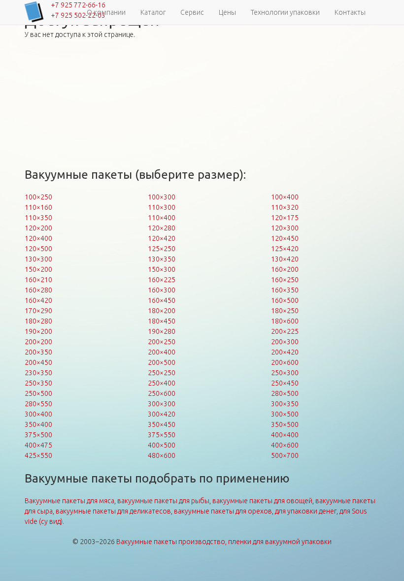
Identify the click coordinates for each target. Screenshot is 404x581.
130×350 (161, 259)
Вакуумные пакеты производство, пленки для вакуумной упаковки (224, 542)
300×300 (161, 404)
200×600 (285, 362)
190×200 (38, 331)
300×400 (38, 414)
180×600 (285, 321)
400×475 (38, 445)
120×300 (285, 228)
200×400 (161, 352)
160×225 (161, 280)
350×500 (285, 424)
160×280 (38, 290)
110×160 (38, 207)
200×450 (38, 362)
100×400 (285, 197)
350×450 (161, 424)
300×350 (285, 404)
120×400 (38, 238)
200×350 (38, 352)
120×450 (285, 238)
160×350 (285, 290)
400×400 (285, 435)
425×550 (38, 455)
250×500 (38, 393)
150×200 (38, 269)
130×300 (38, 259)
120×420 (161, 238)
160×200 (285, 269)
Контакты (350, 12)
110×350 (38, 218)
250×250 (161, 373)
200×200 (38, 342)
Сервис (192, 12)
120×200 (38, 228)
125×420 (285, 249)
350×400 (38, 424)
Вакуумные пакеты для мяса (69, 501)
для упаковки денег (306, 511)
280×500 (285, 393)
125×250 (161, 249)
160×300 (161, 290)
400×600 (285, 445)
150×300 (161, 269)
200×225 (285, 331)
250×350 (38, 383)
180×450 (161, 321)
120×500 (38, 249)
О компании (106, 12)
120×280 (161, 228)
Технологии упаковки (285, 12)
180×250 (285, 311)
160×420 (38, 300)
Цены (227, 12)
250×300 (285, 373)
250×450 (285, 383)
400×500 (161, 445)
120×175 (285, 218)
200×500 (161, 362)
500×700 (285, 455)
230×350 (38, 373)
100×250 (38, 197)
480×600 (161, 455)
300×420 (161, 414)
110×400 (161, 218)
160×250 (285, 280)
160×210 (38, 280)
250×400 (161, 383)
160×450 (161, 300)
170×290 (38, 311)
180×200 (161, 311)
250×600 (161, 393)
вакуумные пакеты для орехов (223, 511)
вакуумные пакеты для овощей (262, 501)
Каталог (153, 12)
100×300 (161, 197)
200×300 (285, 342)
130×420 (285, 259)
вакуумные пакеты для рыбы (163, 501)
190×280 (161, 331)
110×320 (285, 207)
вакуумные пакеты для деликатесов (113, 511)
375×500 (38, 435)
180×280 (38, 321)
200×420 (285, 352)
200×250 (161, 342)
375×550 (161, 435)
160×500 (285, 300)
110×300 (161, 207)
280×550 (38, 404)
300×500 (285, 414)
